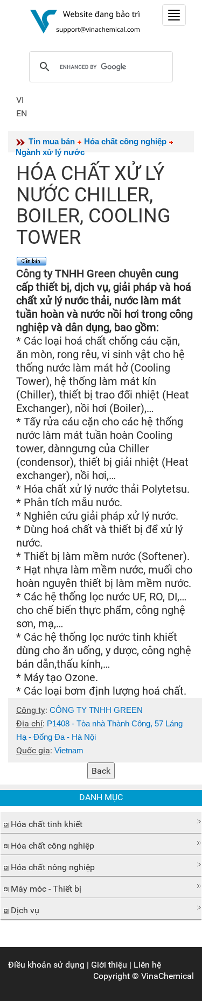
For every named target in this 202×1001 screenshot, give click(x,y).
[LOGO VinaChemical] (85, 21)
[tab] (101, 823)
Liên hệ (147, 965)
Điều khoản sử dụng (46, 965)
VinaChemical (167, 976)
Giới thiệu (109, 965)
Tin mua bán (52, 141)
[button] (101, 821)
